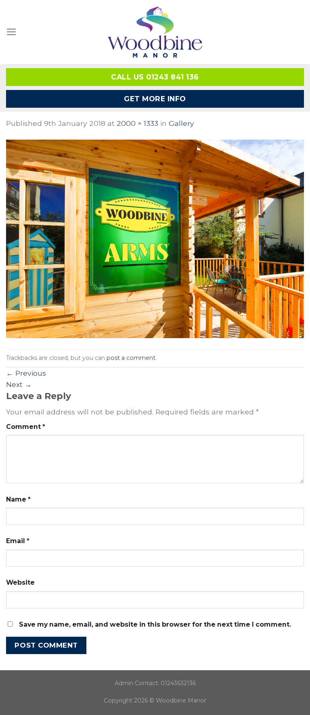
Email (17, 541)
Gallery (181, 123)
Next (19, 384)
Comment (25, 427)
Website (20, 582)
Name (18, 499)
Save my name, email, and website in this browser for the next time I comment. (155, 624)
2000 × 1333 (137, 123)
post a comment (131, 358)
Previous (26, 373)
